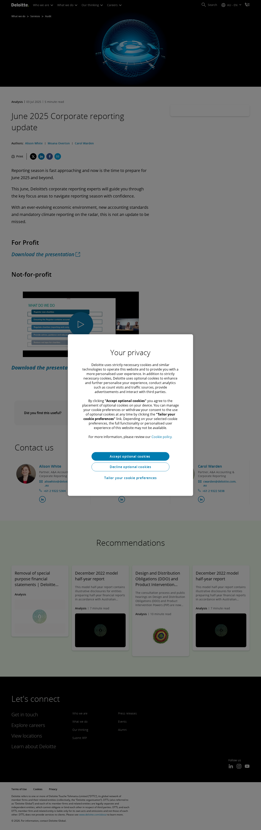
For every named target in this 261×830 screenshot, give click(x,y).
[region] (130, 415)
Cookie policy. (162, 436)
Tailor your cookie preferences (130, 478)
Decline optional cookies (130, 467)
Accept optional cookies (130, 456)
